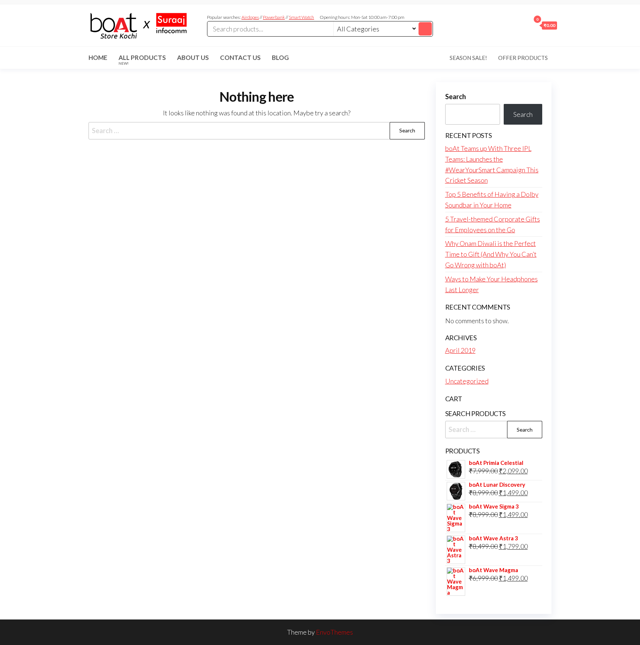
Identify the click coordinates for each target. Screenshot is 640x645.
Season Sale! (468, 57)
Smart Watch (301, 17)
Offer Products (523, 57)
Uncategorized (467, 381)
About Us (193, 57)
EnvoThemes (334, 632)
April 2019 (460, 350)
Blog (280, 57)
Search (455, 96)
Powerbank (274, 17)
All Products (142, 59)
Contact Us (240, 57)
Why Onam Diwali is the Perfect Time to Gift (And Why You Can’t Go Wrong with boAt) (491, 254)
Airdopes (250, 17)
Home (98, 57)
